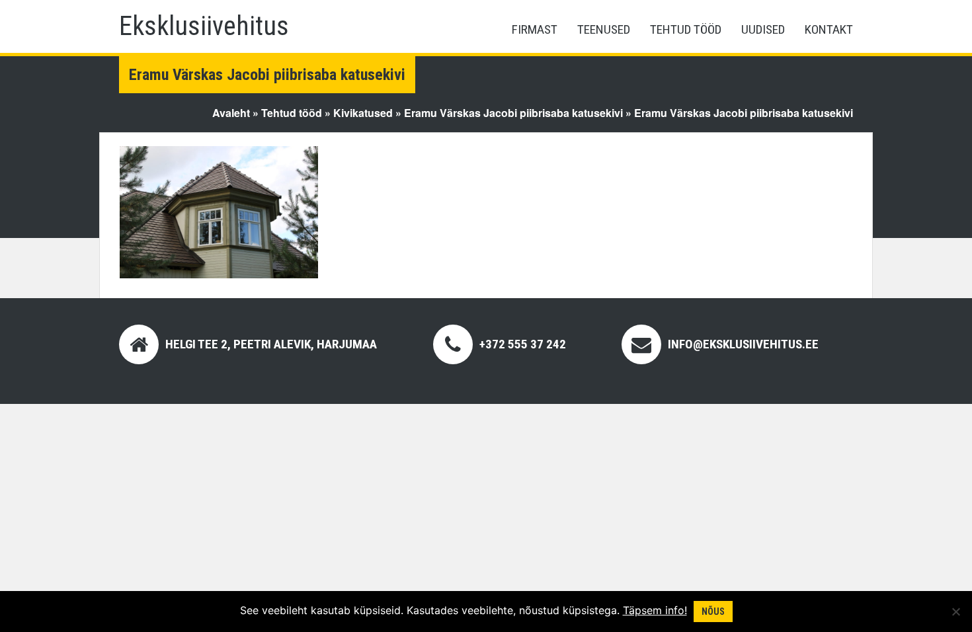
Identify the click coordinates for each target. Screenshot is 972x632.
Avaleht (231, 112)
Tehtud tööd (685, 29)
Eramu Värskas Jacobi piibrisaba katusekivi (513, 112)
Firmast (534, 29)
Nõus (713, 611)
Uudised (763, 29)
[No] (955, 611)
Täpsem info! (655, 610)
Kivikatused (363, 112)
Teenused (603, 29)
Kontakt (829, 29)
